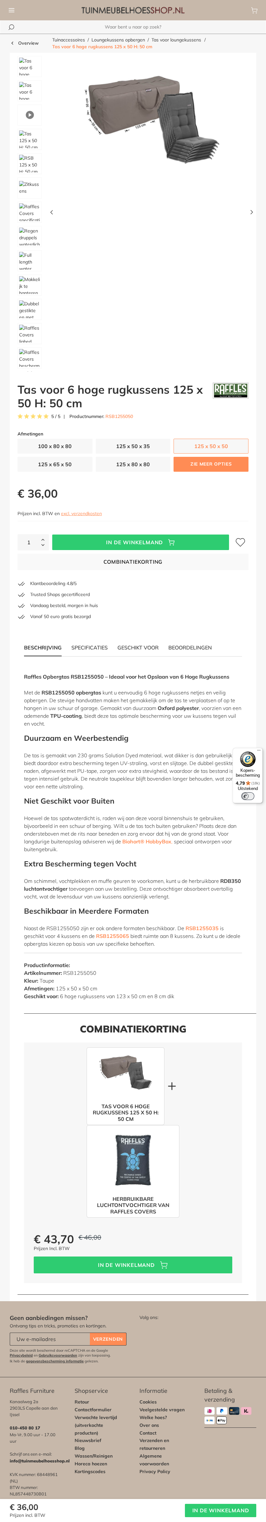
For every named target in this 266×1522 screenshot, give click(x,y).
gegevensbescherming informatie (55, 1361)
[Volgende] (252, 213)
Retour (82, 1402)
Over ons (149, 1425)
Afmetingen (30, 434)
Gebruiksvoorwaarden (58, 1355)
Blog (80, 1448)
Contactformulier (93, 1410)
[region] (133, 214)
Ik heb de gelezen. (54, 1361)
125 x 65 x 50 (55, 464)
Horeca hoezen (91, 1464)
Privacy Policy (154, 1471)
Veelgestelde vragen (162, 1410)
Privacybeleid (21, 1355)
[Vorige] (51, 213)
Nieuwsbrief (88, 1440)
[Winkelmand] (254, 10)
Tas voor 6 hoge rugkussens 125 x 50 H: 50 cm (102, 47)
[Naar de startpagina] (133, 10)
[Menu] (12, 10)
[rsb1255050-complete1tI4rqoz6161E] (151, 125)
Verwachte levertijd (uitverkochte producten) (96, 1425)
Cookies (148, 1402)
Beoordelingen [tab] (190, 647)
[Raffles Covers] (230, 396)
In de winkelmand (134, 542)
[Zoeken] (11, 27)
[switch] (247, 796)
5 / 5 (55, 416)
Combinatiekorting (133, 561)
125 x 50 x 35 (133, 446)
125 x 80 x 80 (133, 464)
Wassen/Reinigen (94, 1456)
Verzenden (108, 1339)
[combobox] (133, 27)
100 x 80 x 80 (55, 446)
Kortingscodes (90, 1471)
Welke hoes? (153, 1417)
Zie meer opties (211, 464)
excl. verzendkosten (81, 513)
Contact (147, 1433)
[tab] (89, 647)
